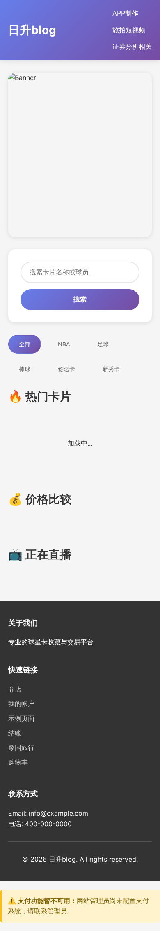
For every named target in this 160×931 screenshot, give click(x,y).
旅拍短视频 (128, 30)
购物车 (18, 762)
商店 (14, 689)
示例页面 (21, 718)
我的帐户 (21, 703)
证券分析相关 (132, 46)
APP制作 (125, 13)
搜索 (80, 299)
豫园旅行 (21, 747)
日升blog (32, 30)
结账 (14, 733)
